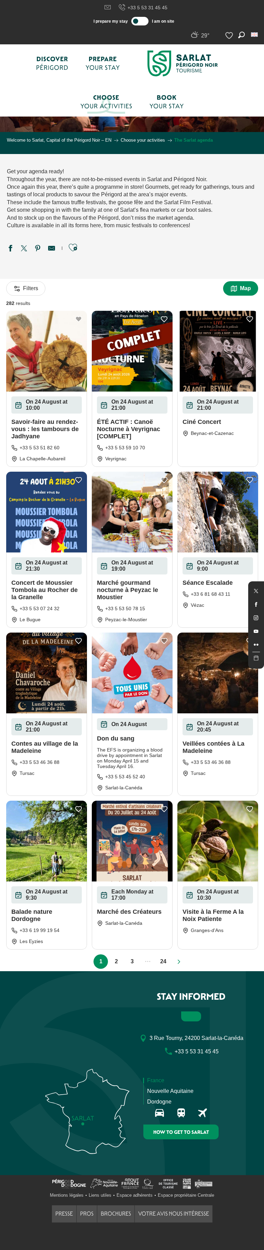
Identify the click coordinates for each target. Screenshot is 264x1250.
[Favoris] (229, 35)
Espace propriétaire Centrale (186, 1195)
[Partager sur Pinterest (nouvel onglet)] (37, 249)
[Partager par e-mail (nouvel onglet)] (51, 249)
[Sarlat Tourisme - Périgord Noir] (182, 63)
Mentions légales (67, 1195)
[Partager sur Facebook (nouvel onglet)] (10, 249)
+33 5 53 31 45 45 (147, 7)
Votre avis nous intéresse (173, 1213)
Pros (87, 1213)
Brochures (116, 1213)
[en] (255, 34)
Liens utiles (100, 1195)
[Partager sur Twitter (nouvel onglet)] (24, 249)
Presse (64, 1213)
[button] (255, 34)
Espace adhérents (135, 1195)
